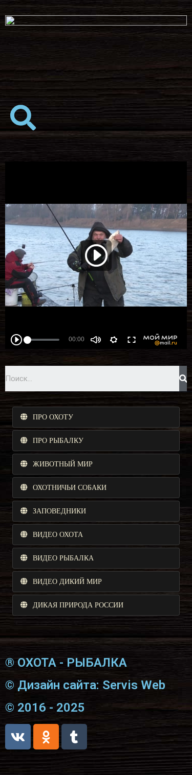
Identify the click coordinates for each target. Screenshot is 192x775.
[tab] (96, 417)
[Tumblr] (74, 736)
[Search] (183, 378)
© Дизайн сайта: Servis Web (85, 685)
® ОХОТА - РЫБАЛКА (66, 662)
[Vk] (18, 736)
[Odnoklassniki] (46, 736)
